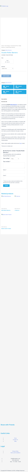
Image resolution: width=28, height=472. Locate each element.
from (21, 143)
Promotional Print (14, 45)
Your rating (6, 158)
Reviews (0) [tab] (4, 101)
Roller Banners (9, 50)
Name (4, 169)
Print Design (7, 45)
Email (4, 175)
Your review (6, 161)
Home (2, 45)
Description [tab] (4, 99)
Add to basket (6, 75)
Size (2, 57)
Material (3, 66)
